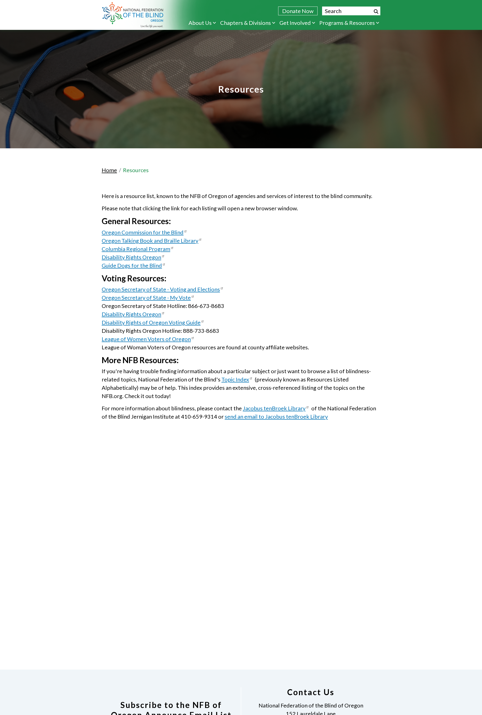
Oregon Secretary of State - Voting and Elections (161, 289)
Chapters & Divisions (245, 22)
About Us (200, 22)
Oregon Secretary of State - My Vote (146, 297)
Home (109, 170)
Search (376, 11)
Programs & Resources (347, 22)
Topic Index (235, 379)
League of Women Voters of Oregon (146, 339)
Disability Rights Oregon (131, 257)
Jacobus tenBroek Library (274, 408)
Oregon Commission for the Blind (143, 232)
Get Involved (295, 22)
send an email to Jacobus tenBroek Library (276, 416)
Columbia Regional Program (136, 248)
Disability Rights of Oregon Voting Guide (151, 322)
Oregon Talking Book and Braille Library (150, 240)
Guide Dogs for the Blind (132, 265)
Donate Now (298, 11)
